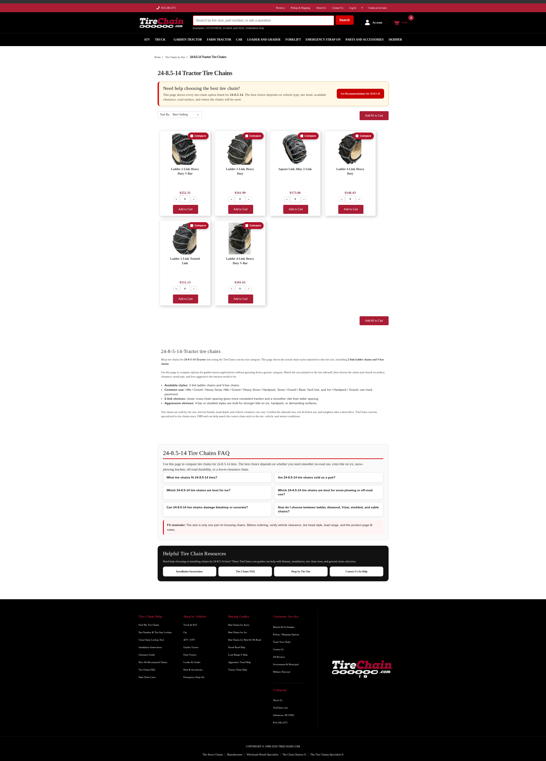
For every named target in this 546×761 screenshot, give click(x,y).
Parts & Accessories (192, 669)
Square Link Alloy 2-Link (295, 169)
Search (344, 20)
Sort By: (165, 114)
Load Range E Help (238, 654)
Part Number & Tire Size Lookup (155, 632)
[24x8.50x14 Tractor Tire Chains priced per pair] (240, 149)
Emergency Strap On (323, 39)
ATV (147, 39)
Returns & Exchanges (283, 627)
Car (239, 39)
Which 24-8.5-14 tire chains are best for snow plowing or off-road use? (325, 492)
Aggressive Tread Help (239, 662)
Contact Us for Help (356, 571)
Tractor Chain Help (237, 669)
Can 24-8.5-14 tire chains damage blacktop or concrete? (207, 507)
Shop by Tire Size (300, 571)
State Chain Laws (147, 677)
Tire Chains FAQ (245, 571)
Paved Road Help (236, 647)
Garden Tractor (188, 39)
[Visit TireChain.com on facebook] (360, 676)
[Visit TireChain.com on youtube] (365, 676)
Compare (200, 135)
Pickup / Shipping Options (286, 634)
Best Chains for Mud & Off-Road (244, 640)
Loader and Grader (263, 39)
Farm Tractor (219, 39)
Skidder (395, 39)
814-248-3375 (168, 7)
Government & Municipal (286, 664)
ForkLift (293, 39)
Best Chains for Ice (237, 632)
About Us (277, 700)
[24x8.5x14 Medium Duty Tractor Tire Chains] (185, 238)
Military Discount (281, 672)
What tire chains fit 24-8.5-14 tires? (192, 477)
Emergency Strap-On (193, 677)
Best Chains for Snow (238, 625)
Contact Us (278, 649)
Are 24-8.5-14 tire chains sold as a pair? (306, 477)
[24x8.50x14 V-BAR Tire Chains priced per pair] (185, 149)
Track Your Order (282, 642)
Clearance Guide (147, 654)
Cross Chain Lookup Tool (151, 640)
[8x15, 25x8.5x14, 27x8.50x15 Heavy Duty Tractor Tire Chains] (350, 149)
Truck (160, 39)
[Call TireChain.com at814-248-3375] (158, 8)
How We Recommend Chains (153, 662)
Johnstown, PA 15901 (283, 715)
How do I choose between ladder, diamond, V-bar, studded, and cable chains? (328, 509)
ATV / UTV (189, 640)
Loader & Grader (191, 662)
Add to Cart (186, 209)
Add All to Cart (374, 115)
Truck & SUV (190, 625)
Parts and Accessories (365, 39)
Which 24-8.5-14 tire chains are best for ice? (199, 490)
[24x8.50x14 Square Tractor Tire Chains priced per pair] (295, 149)
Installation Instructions (189, 571)
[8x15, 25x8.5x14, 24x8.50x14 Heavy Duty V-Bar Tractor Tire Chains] (240, 238)
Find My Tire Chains (149, 625)
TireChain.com (280, 707)
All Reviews (279, 657)
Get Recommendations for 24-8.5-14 (360, 93)
